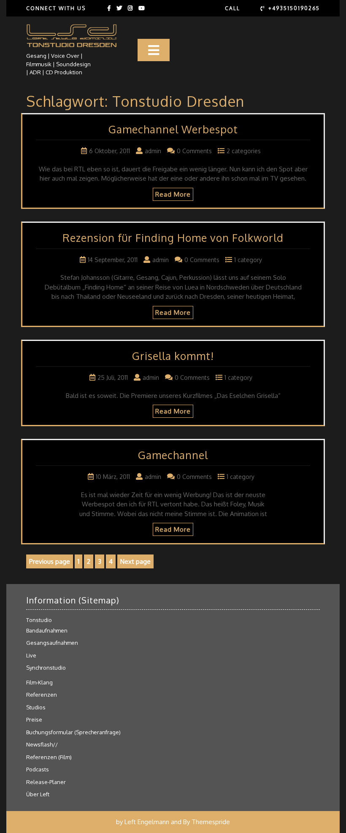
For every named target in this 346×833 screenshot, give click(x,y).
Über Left (37, 794)
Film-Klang (39, 682)
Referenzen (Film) (49, 757)
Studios (36, 707)
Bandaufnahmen (47, 630)
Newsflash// (42, 744)
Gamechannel (173, 455)
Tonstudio (39, 620)
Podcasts (37, 769)
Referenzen (41, 694)
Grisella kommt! (173, 355)
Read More (173, 194)
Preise (34, 719)
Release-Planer (46, 782)
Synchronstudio (46, 667)
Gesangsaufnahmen (52, 642)
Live (31, 655)
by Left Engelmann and (148, 822)
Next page (135, 561)
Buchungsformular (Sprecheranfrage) (73, 732)
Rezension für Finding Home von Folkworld (173, 237)
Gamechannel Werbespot (173, 129)
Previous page (49, 561)
